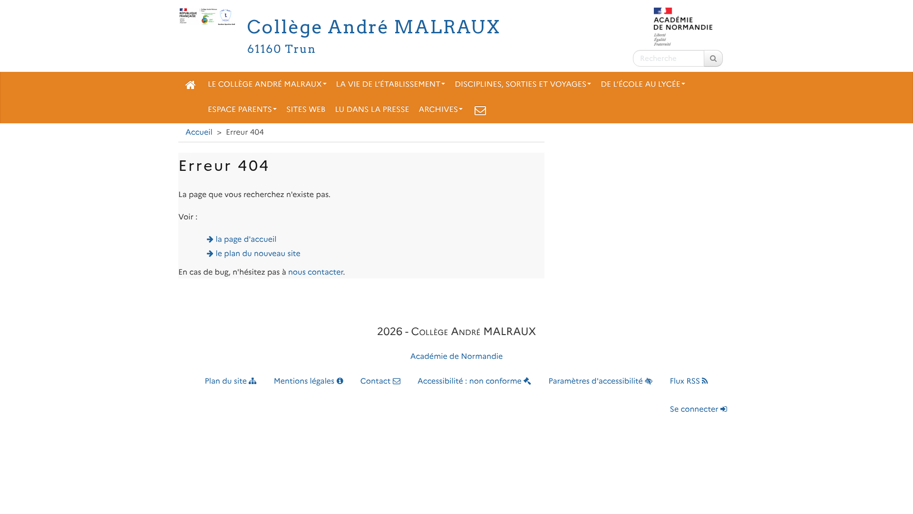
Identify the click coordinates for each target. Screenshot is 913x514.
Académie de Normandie (456, 356)
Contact (376, 381)
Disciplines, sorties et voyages (520, 84)
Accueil (199, 132)
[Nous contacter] (480, 110)
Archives (438, 109)
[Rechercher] (713, 58)
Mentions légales (305, 381)
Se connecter (695, 409)
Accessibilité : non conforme (471, 381)
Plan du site (227, 381)
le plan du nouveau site (258, 253)
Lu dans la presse (372, 109)
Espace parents (240, 109)
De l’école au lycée (640, 84)
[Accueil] (190, 85)
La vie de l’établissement (388, 84)
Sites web (305, 109)
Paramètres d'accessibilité (597, 381)
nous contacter (315, 272)
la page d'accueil (246, 239)
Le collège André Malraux (265, 84)
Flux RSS (686, 381)
